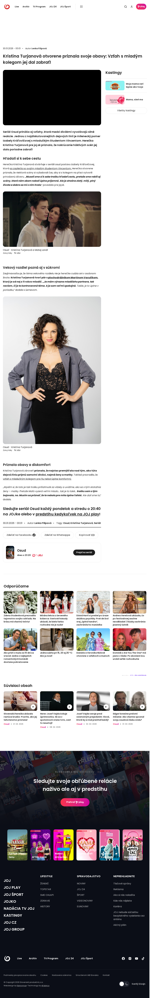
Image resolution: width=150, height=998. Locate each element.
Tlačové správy (122, 883)
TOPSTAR (45, 889)
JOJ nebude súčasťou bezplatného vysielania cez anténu (129, 915)
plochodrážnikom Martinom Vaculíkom (73, 277)
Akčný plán (119, 925)
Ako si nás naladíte (124, 895)
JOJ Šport (65, 6)
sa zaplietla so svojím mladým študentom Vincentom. (41, 168)
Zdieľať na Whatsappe (57, 535)
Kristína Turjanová (81, 523)
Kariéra (117, 906)
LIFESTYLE (46, 876)
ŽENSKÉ (44, 883)
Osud (66, 523)
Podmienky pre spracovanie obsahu (20, 975)
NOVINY (81, 883)
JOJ (7, 880)
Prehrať (70, 802)
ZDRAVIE (45, 900)
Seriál (97, 523)
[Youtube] (136, 958)
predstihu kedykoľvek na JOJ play (67, 514)
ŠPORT (81, 895)
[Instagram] (130, 958)
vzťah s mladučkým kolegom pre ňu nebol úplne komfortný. (37, 479)
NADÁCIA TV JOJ (19, 908)
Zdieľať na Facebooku (19, 535)
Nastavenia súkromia (61, 975)
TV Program (39, 6)
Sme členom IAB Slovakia (87, 975)
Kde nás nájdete (122, 900)
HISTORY (45, 906)
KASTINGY (13, 915)
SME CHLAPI (47, 895)
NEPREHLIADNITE (124, 876)
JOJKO (10, 901)
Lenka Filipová (39, 48)
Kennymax (22, 985)
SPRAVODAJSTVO (88, 876)
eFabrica (45, 985)
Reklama (118, 889)
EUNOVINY (82, 906)
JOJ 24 (53, 6)
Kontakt (106, 975)
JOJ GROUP (14, 929)
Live (17, 6)
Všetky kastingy (126, 110)
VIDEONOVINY (85, 900)
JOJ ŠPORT (13, 894)
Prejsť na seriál (84, 552)
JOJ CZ (10, 922)
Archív (26, 6)
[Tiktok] (143, 958)
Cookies (44, 975)
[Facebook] (123, 958)
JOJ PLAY (12, 887)
